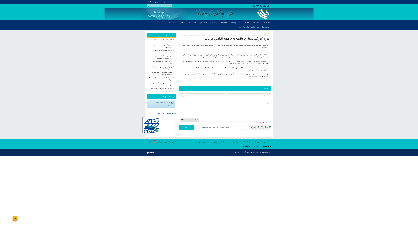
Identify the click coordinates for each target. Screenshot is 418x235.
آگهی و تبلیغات (235, 141)
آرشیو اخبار (213, 141)
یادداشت (247, 141)
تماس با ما (246, 146)
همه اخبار (224, 141)
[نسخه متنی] (182, 34)
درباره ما (256, 146)
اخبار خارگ (256, 141)
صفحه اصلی (267, 141)
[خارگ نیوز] (262, 14)
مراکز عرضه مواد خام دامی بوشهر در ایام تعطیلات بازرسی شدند (162, 57)
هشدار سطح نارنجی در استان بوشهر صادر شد (254, 27)
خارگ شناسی (267, 146)
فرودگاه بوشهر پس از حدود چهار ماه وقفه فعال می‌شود (162, 73)
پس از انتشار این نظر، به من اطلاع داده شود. (215, 127)
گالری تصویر (203, 141)
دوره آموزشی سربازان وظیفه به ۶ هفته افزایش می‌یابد (237, 38)
